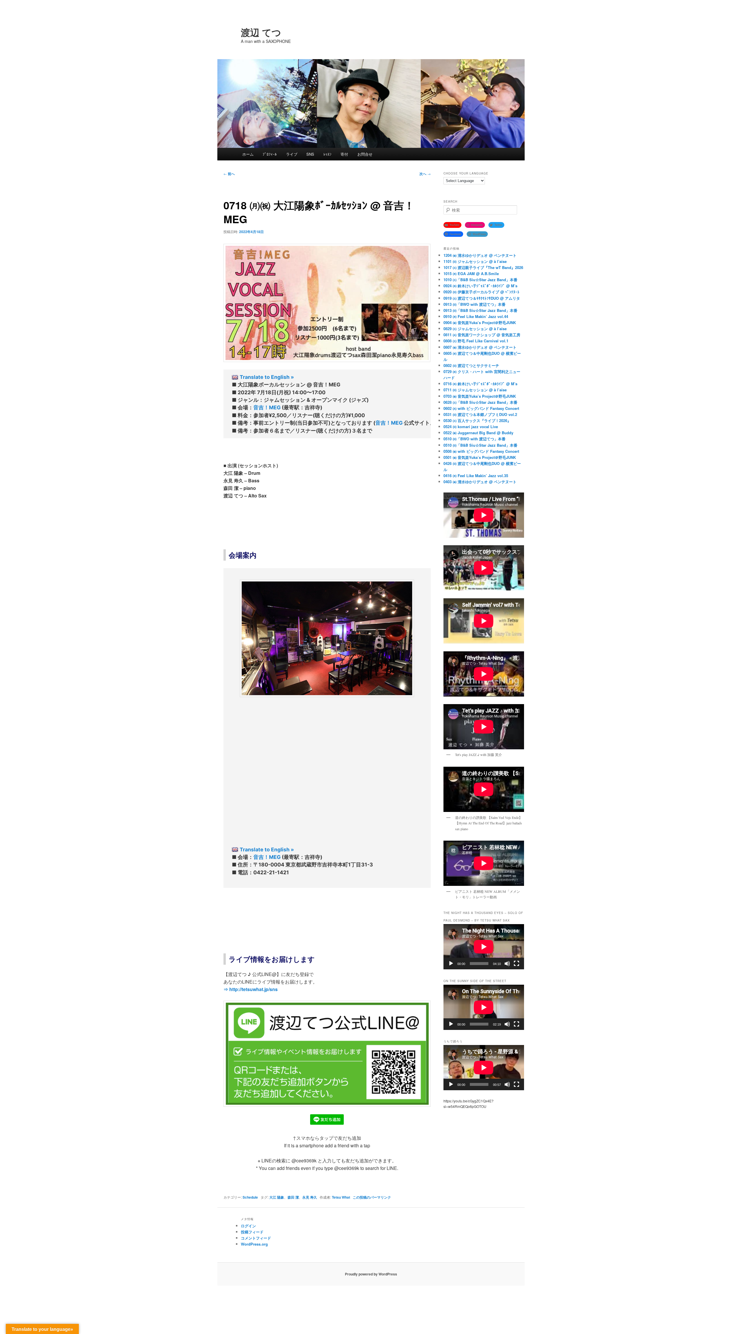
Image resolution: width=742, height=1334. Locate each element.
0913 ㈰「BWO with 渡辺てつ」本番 (474, 304)
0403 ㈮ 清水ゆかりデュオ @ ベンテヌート (480, 481)
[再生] (451, 963)
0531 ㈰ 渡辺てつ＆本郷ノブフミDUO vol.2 (480, 414)
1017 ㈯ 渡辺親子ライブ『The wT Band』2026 (483, 267)
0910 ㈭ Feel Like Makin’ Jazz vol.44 (475, 316)
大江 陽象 (276, 1197)
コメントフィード (256, 1238)
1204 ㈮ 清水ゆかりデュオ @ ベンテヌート (480, 255)
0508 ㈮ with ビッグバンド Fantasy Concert (481, 451)
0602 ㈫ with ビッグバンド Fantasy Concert (481, 408)
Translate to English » (267, 377)
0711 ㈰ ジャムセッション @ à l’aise (475, 389)
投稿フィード (252, 1232)
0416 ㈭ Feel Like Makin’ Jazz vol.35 (475, 475)
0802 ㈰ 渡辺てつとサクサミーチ (471, 365)
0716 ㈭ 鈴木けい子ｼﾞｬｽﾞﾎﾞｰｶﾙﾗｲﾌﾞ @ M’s (480, 383)
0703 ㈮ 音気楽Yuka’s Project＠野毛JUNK (479, 396)
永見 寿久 (309, 1197)
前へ (229, 173)
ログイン (248, 1225)
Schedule (250, 1197)
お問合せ (364, 154)
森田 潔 (293, 1197)
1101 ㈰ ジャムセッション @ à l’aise (475, 261)
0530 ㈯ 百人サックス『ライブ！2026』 (477, 420)
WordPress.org (254, 1244)
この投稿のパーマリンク (372, 1197)
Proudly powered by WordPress (371, 1274)
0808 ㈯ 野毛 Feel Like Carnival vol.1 (475, 341)
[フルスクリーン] (516, 963)
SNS (310, 154)
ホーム (248, 154)
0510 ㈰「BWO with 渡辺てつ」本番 (474, 438)
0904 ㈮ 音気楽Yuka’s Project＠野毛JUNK (479, 322)
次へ (425, 173)
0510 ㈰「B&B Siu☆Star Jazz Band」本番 (480, 445)
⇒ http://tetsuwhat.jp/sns (250, 989)
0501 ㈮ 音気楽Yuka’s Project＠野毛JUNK (479, 457)
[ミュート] (507, 963)
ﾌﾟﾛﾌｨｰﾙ (270, 154)
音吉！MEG (267, 407)
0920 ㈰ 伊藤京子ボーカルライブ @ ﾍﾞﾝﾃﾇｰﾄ (481, 292)
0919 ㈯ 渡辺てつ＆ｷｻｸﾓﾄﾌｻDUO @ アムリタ (481, 298)
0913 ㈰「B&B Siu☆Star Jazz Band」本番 (480, 310)
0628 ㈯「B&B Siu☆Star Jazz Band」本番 (480, 402)
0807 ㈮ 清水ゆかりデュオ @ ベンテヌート (480, 347)
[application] (483, 946)
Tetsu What (341, 1197)
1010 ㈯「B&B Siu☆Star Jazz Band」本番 (480, 279)
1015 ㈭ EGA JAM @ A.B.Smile (471, 273)
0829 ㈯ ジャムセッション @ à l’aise (475, 328)
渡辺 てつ (261, 32)
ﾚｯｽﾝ (327, 154)
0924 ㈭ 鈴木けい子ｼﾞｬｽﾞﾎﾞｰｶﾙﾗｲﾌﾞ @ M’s (480, 285)
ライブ (291, 154)
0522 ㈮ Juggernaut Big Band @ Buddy (478, 432)
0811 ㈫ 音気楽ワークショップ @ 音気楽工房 (481, 334)
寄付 (344, 154)
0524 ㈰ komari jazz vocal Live (470, 426)
